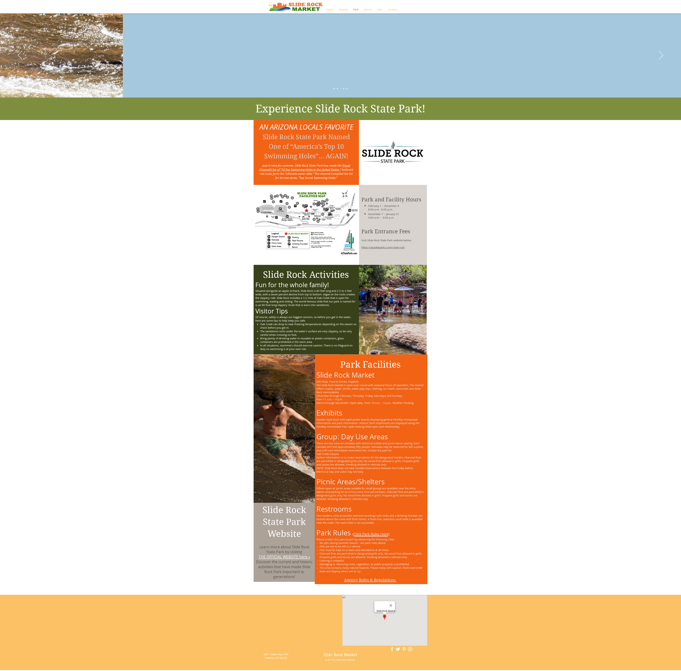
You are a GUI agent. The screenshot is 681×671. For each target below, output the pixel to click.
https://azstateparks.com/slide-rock (383, 247)
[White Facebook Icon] (392, 649)
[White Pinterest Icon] (404, 649)
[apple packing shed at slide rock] (340, 88)
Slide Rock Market (340, 654)
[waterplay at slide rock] (337, 88)
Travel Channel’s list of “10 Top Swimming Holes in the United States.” (304, 167)
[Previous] (20, 55)
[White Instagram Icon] (410, 649)
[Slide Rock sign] (334, 88)
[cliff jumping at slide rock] (343, 88)
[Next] (661, 55)
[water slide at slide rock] (346, 88)
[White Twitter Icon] (398, 649)
